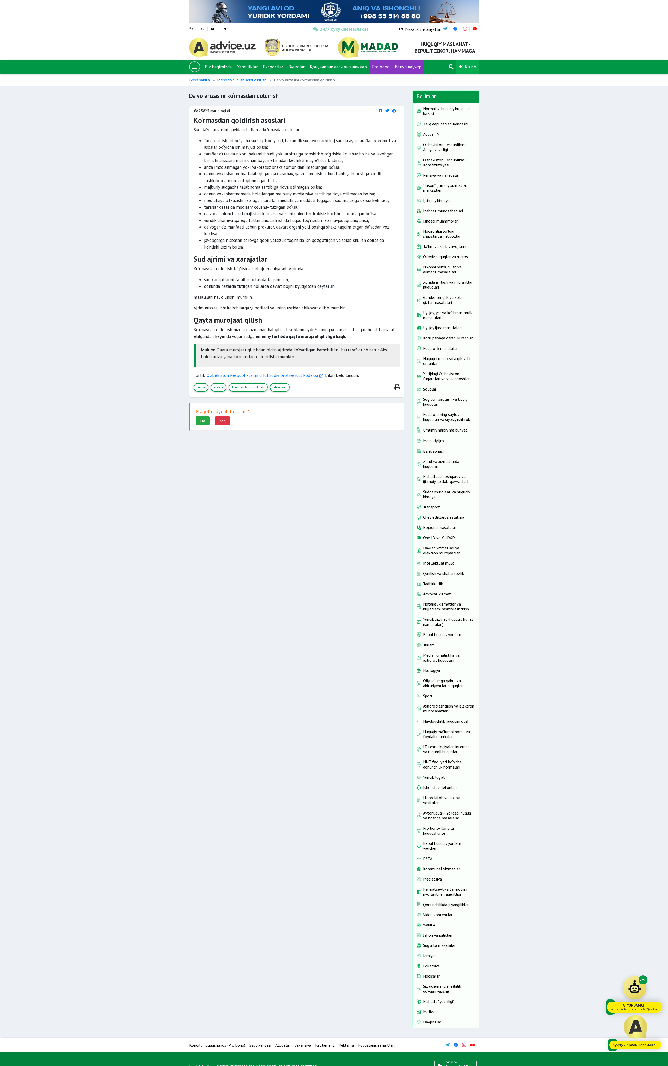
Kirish (469, 67)
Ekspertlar (273, 67)
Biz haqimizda (218, 67)
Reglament (325, 1045)
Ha (202, 420)
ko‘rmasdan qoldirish (248, 387)
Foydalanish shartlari (376, 1045)
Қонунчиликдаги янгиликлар (338, 67)
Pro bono (381, 67)
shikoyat (279, 387)
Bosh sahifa (199, 79)
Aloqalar (282, 1045)
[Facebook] (380, 110)
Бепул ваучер (408, 67)
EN (224, 29)
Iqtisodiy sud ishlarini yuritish (241, 79)
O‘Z (202, 29)
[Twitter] (387, 110)
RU (213, 29)
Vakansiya (302, 1045)
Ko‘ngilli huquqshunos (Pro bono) (217, 1045)
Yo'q (222, 420)
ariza (201, 387)
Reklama (346, 1045)
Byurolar (296, 67)
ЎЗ (191, 29)
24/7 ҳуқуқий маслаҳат (344, 29)
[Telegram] (394, 110)
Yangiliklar (247, 67)
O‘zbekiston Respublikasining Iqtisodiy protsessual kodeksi (262, 375)
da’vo (218, 387)
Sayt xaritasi (260, 1045)
